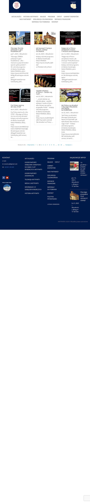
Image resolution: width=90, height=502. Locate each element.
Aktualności (23, 54)
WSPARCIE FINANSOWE (62, 19)
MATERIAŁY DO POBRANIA (41, 22)
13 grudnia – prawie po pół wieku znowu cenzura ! (83, 169)
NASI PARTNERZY (25, 19)
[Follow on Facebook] (3, 177)
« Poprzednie (30, 145)
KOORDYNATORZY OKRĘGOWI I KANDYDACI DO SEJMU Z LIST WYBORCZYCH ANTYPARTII (33, 166)
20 (58, 145)
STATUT (59, 17)
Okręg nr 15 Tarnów (75, 185)
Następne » (68, 145)
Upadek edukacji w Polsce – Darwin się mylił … (44, 92)
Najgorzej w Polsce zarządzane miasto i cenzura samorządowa (70, 49)
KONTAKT (55, 22)
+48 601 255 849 (9, 167)
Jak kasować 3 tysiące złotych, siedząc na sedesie (44, 49)
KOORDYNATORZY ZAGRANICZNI (31, 174)
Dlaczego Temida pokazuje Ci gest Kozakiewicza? (17, 49)
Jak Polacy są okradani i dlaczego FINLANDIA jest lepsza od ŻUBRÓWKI (69, 107)
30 (61, 145)
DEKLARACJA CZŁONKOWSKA (43, 19)
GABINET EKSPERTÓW (71, 17)
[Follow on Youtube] (7, 177)
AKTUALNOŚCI (16, 17)
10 (53, 145)
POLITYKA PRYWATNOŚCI (52, 198)
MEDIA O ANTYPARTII (31, 183)
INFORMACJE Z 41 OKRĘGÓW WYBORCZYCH (33, 188)
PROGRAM (51, 17)
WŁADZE (43, 17)
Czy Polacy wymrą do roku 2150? (17, 106)
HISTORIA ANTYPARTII (30, 17)
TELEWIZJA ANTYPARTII (32, 179)
